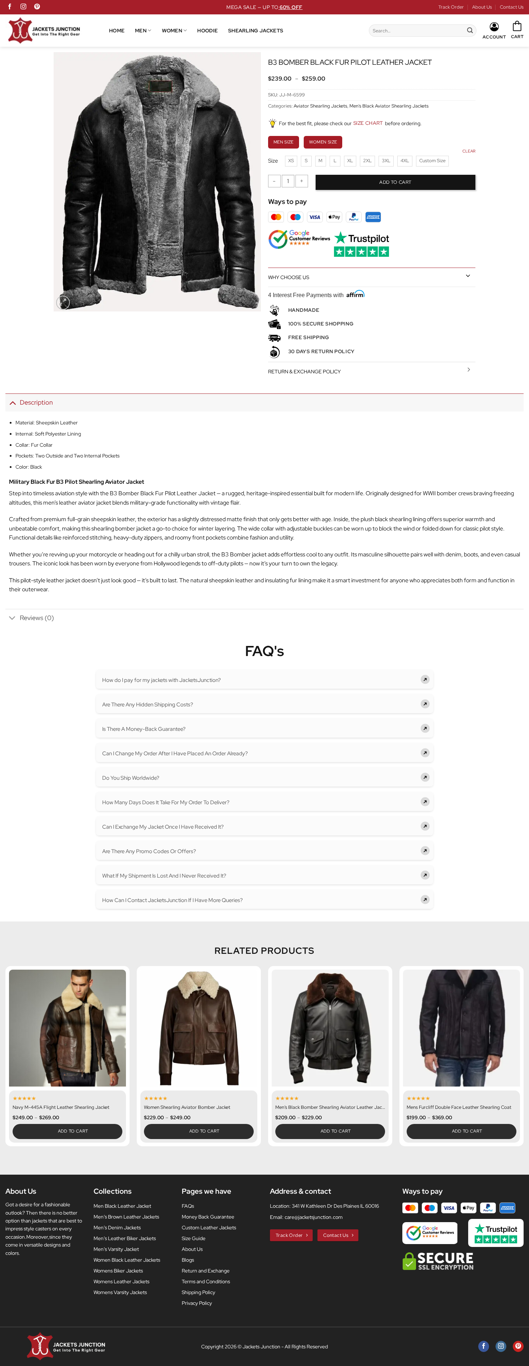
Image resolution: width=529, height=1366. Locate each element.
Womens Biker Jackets (118, 1270)
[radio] (291, 161)
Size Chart (368, 123)
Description (36, 402)
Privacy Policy (197, 1303)
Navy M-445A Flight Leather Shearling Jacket (61, 1107)
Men (140, 30)
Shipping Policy (198, 1292)
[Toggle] (468, 275)
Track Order (451, 7)
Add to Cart (73, 1131)
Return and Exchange (206, 1270)
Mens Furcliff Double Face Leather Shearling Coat (459, 1107)
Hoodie (207, 30)
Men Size (283, 142)
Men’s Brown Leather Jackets (126, 1217)
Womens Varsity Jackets (120, 1292)
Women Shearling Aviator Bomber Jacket (187, 1107)
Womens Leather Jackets (121, 1281)
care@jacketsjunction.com (314, 1217)
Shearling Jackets (255, 30)
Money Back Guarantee (208, 1217)
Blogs (188, 1260)
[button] (517, 30)
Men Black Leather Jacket (122, 1206)
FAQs (188, 1206)
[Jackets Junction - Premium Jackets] (57, 31)
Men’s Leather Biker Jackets (125, 1238)
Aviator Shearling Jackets (320, 106)
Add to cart (395, 182)
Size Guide (193, 1238)
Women (172, 30)
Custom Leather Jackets (209, 1227)
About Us (482, 7)
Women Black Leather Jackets (127, 1260)
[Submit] (470, 30)
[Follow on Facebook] (10, 7)
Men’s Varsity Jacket (116, 1249)
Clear (468, 151)
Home (117, 30)
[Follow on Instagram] (23, 7)
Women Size (323, 142)
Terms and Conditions (206, 1281)
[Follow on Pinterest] (37, 7)
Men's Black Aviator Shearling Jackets (389, 106)
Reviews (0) (37, 618)
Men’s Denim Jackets (117, 1227)
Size (273, 161)
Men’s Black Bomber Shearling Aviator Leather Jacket (330, 1107)
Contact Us (512, 7)
